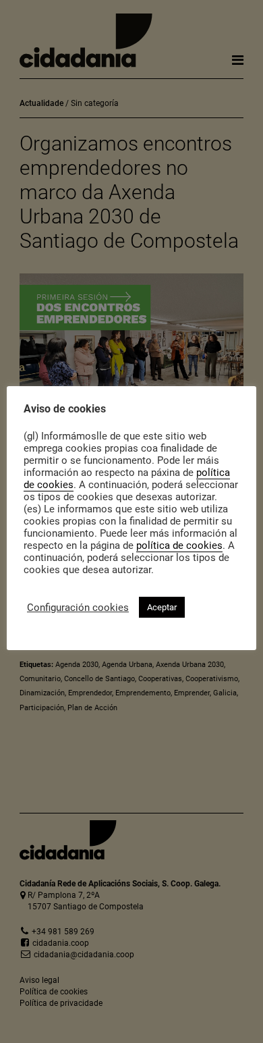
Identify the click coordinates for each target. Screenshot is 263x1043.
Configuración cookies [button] (78, 607)
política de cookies (179, 545)
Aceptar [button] (162, 607)
